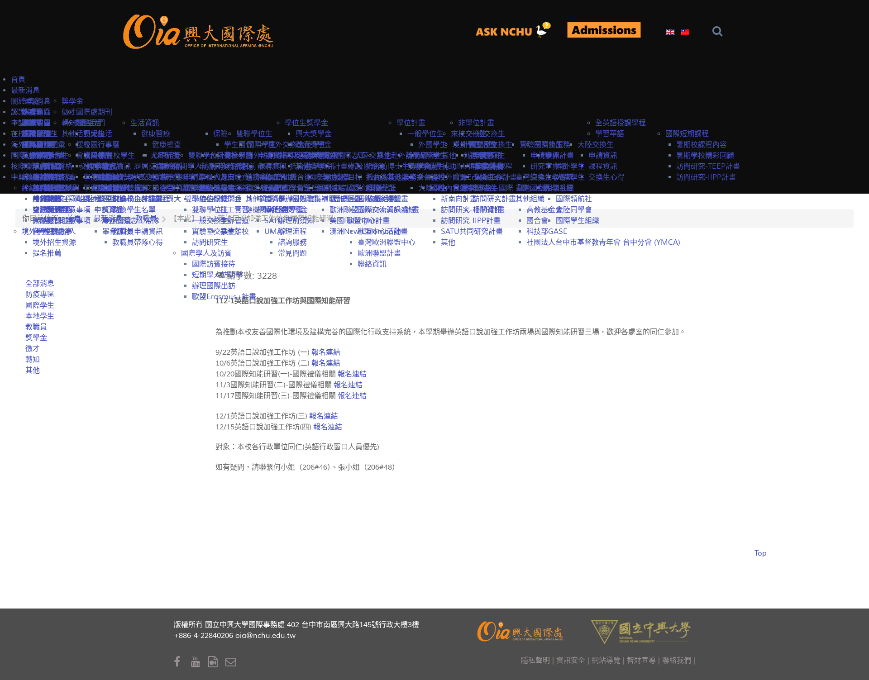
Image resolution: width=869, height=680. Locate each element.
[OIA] (521, 630)
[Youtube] (199, 662)
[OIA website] (200, 30)
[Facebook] (182, 662)
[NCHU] (641, 631)
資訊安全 (570, 660)
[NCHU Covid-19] (604, 30)
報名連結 (327, 427)
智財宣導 (641, 660)
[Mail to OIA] (232, 662)
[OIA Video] (216, 662)
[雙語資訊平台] (517, 30)
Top (760, 553)
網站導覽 (606, 660)
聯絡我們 (676, 660)
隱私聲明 (535, 660)
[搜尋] (719, 31)
